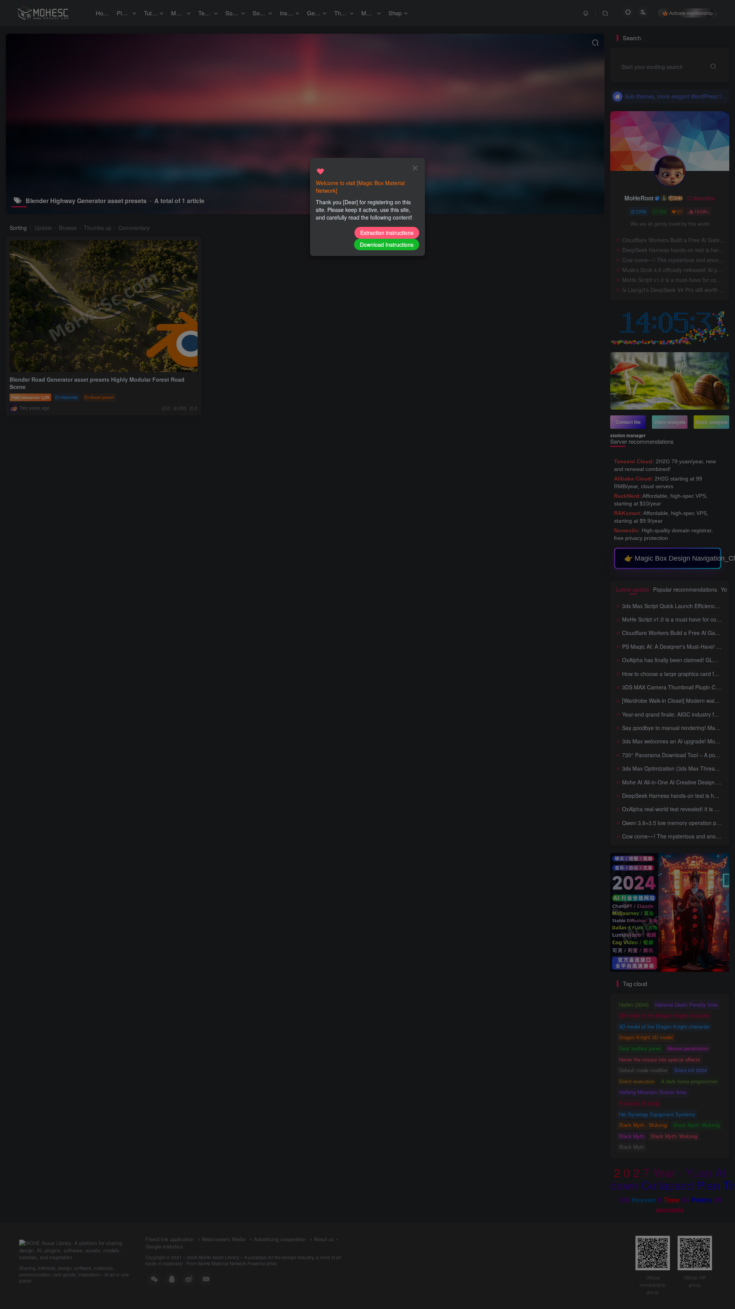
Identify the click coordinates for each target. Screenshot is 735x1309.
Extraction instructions (386, 232)
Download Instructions (386, 244)
